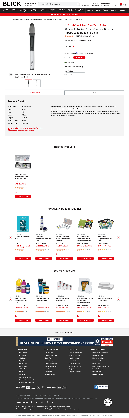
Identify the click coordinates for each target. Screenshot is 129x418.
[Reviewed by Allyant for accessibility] (108, 402)
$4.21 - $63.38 (40, 305)
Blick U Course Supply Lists (100, 366)
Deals (114, 10)
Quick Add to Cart (97, 355)
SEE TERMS (75, 14)
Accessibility (40, 406)
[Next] (118, 237)
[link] (28, 5)
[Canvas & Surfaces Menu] (15, 12)
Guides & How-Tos (75, 366)
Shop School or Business (100, 353)
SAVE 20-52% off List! (21, 308)
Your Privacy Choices (63, 406)
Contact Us (48, 372)
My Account (23, 353)
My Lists (21, 361)
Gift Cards (22, 358)
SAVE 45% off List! (62, 246)
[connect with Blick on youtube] (52, 403)
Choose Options (23, 196)
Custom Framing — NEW (26, 382)
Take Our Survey (50, 374)
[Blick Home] (12, 4)
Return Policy (49, 361)
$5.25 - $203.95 (41, 244)
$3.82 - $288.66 (82, 244)
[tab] (34, 92)
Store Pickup (23, 366)
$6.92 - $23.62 (19, 244)
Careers (21, 372)
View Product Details (85, 40)
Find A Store (23, 363)
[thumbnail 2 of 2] (37, 83)
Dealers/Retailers (97, 374)
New (99, 10)
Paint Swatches (74, 361)
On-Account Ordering (98, 361)
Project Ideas (73, 369)
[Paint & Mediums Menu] (6, 12)
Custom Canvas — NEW (26, 380)
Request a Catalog (75, 372)
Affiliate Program (24, 369)
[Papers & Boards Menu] (44, 12)
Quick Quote (96, 363)
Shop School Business (105, 4)
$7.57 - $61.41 (61, 244)
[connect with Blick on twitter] (37, 403)
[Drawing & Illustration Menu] (34, 12)
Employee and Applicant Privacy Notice (67, 409)
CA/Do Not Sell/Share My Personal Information (30, 409)
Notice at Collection (50, 406)
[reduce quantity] (66, 57)
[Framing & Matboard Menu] (62, 12)
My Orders (22, 355)
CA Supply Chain (50, 409)
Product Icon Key (74, 355)
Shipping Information (51, 355)
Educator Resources (98, 369)
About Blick (22, 374)
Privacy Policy (21, 406)
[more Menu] (81, 12)
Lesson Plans (96, 372)
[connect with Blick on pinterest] (47, 403)
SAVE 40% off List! (20, 184)
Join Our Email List (25, 377)
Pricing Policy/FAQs (51, 363)
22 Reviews (80, 36)
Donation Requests (51, 366)
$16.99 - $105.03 (62, 305)
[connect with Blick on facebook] (31, 403)
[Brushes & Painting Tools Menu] (24, 12)
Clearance (123, 10)
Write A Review (89, 36)
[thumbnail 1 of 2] (28, 83)
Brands (89, 10)
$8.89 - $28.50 (103, 244)
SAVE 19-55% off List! (105, 308)
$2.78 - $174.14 (103, 305)
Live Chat (48, 369)
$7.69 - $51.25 (19, 182)
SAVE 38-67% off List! (84, 308)
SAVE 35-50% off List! (42, 246)
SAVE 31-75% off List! (42, 308)
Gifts (106, 10)
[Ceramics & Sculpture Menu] (72, 12)
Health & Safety (74, 358)
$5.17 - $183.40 (20, 305)
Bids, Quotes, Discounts (99, 358)
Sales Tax (48, 358)
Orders (114, 5)
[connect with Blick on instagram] (42, 403)
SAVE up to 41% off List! (84, 246)
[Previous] (10, 237)
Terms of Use (31, 406)
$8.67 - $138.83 (82, 305)
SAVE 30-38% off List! (105, 246)
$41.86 (68, 46)
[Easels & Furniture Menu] (53, 12)
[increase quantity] (70, 57)
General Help (49, 353)
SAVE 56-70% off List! (63, 308)
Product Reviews (74, 363)
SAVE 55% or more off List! (23, 246)
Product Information (75, 353)
